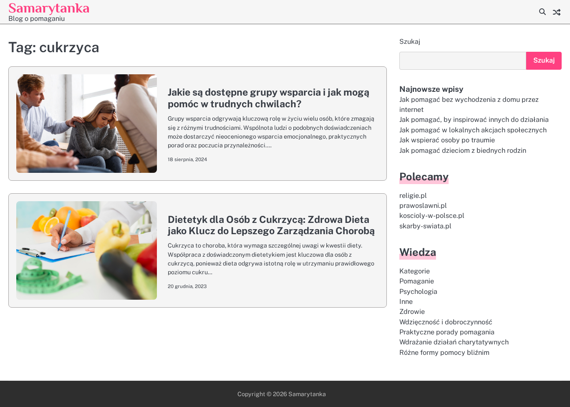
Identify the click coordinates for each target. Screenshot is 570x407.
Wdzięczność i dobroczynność (445, 322)
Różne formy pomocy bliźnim (444, 352)
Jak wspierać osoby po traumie (447, 140)
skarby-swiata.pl (425, 226)
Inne (406, 302)
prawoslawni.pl (423, 206)
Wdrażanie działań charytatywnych (454, 342)
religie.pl (413, 196)
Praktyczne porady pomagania (446, 332)
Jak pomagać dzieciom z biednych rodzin (462, 150)
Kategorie (414, 271)
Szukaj (409, 42)
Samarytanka (49, 7)
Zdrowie (412, 312)
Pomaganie (416, 281)
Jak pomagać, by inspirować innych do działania (474, 120)
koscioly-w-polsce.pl (431, 216)
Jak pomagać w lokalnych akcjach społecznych (473, 130)
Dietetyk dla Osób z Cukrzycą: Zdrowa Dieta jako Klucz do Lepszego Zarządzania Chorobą (271, 225)
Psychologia (418, 292)
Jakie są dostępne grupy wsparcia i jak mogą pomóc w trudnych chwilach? (268, 97)
